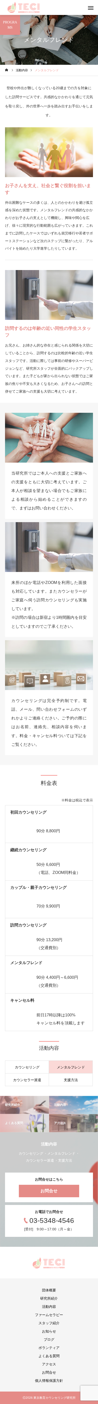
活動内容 (49, 1307)
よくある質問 (49, 1356)
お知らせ (49, 1331)
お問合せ (49, 1191)
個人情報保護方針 (49, 1381)
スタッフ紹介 (49, 1323)
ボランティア (49, 1348)
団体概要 (49, 1290)
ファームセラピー (49, 1315)
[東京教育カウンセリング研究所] (24, 7)
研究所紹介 (49, 1298)
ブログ (49, 1339)
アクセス (49, 1364)
